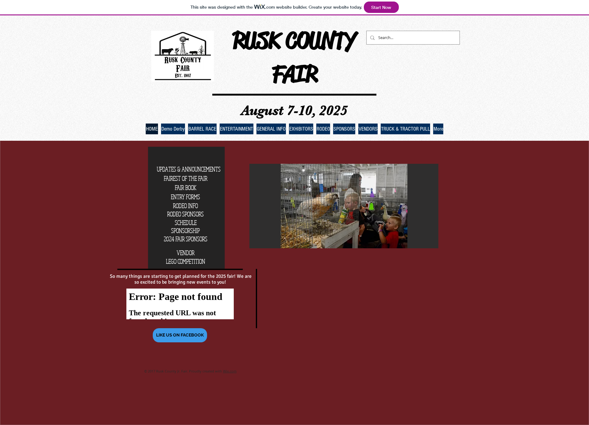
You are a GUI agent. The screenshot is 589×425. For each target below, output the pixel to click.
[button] (343, 206)
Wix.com (230, 371)
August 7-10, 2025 (294, 110)
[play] (425, 243)
